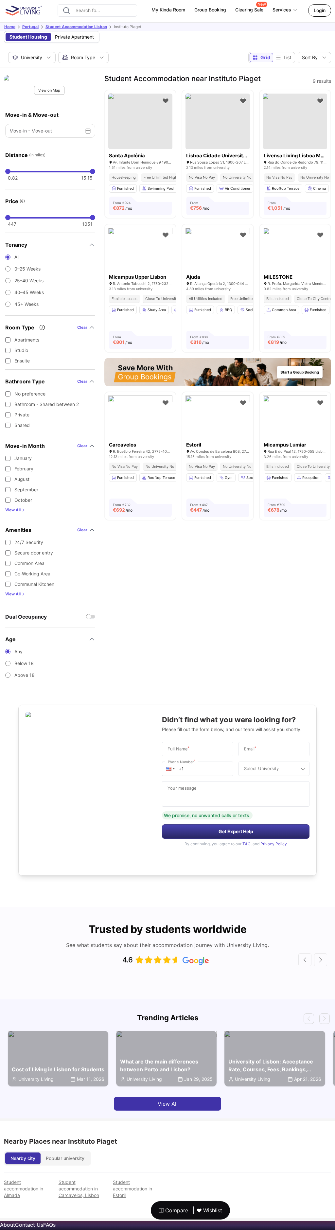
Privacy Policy (273, 843)
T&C (246, 843)
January (23, 458)
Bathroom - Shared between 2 (46, 404)
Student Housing (28, 37)
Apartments (26, 340)
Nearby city (22, 1158)
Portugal (30, 26)
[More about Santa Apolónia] (140, 121)
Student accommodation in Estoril (132, 1188)
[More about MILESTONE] (295, 249)
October (23, 500)
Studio (21, 350)
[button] (170, 769)
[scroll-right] (320, 959)
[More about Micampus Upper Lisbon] (140, 249)
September (26, 489)
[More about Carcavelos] (140, 416)
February (23, 468)
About (7, 1224)
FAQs (49, 1224)
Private (21, 414)
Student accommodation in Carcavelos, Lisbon (79, 1188)
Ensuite (22, 360)
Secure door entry (33, 552)
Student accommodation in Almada (23, 1188)
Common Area (29, 563)
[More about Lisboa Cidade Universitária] (217, 121)
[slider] (7, 171)
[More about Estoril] (217, 416)
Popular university (65, 1158)
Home (9, 26)
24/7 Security (28, 542)
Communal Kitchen (34, 584)
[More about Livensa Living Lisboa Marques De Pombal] (295, 121)
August (21, 479)
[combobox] (97, 10)
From (122, 206)
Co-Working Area (32, 573)
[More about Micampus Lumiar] (295, 416)
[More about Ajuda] (217, 249)
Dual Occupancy (26, 616)
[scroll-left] (304, 959)
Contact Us (29, 1224)
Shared (22, 425)
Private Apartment (74, 37)
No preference (29, 393)
